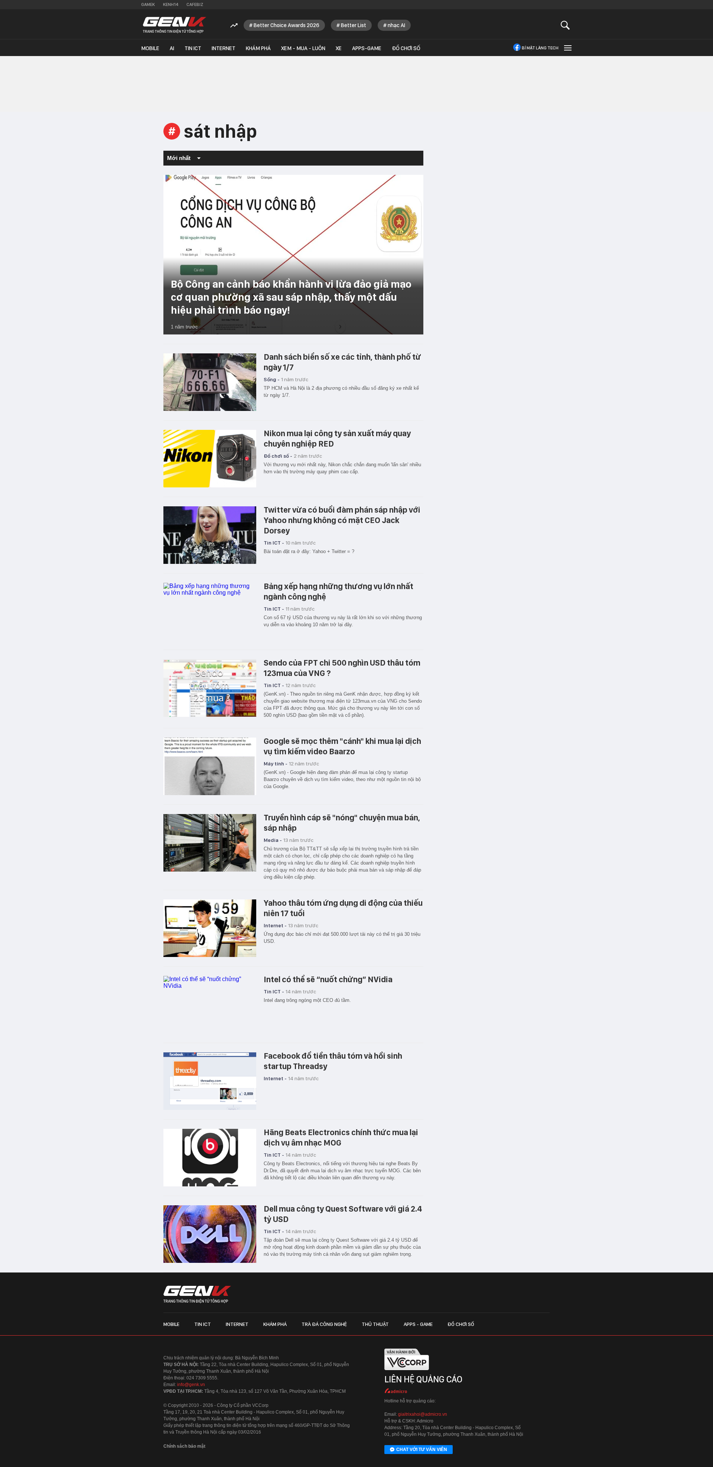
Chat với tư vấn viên (421, 1449)
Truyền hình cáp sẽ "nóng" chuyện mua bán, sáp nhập (342, 823)
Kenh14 (170, 4)
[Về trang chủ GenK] (174, 25)
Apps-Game (366, 48)
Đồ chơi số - (278, 456)
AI (172, 48)
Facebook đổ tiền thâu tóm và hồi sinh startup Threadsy (333, 1061)
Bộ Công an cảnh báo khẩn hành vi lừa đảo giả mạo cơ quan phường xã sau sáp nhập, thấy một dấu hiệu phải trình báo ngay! (291, 297)
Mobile (150, 48)
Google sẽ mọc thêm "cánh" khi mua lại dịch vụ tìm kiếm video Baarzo (342, 746)
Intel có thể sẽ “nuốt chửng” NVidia (328, 979)
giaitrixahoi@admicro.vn (422, 1414)
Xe (339, 48)
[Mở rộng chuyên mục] (567, 47)
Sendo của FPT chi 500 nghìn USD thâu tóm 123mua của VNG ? (342, 668)
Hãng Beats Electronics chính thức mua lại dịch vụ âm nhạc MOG (341, 1137)
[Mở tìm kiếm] (565, 25)
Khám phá (258, 48)
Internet (223, 48)
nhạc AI (396, 25)
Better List (353, 25)
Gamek (148, 4)
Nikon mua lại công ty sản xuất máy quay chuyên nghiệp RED (337, 438)
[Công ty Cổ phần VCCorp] (406, 1372)
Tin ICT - (274, 543)
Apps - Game (418, 1324)
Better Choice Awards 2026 (286, 25)
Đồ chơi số (406, 48)
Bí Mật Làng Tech (540, 47)
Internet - (275, 925)
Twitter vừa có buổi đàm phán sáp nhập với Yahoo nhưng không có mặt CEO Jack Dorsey (342, 520)
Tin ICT (193, 48)
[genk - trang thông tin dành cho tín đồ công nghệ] (197, 1294)
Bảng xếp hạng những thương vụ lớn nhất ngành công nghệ (338, 591)
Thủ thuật (375, 1324)
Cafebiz (194, 4)
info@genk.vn (191, 1384)
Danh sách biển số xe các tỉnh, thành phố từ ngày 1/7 (342, 362)
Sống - (272, 379)
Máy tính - (275, 764)
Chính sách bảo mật (184, 1446)
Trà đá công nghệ (324, 1324)
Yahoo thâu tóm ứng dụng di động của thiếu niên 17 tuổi (343, 908)
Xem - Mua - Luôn (303, 48)
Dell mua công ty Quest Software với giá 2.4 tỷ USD (343, 1214)
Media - (273, 840)
